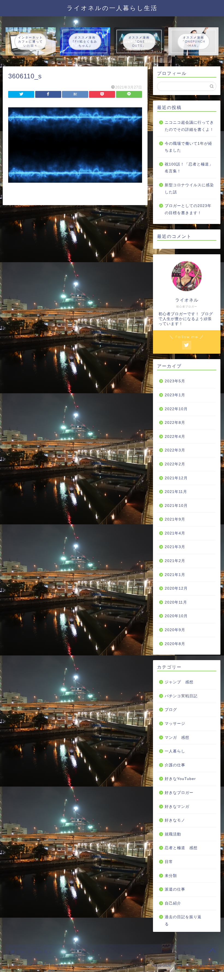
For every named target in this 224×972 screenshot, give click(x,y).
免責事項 (60, 965)
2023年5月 (175, 381)
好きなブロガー (179, 793)
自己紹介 (173, 903)
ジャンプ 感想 (179, 682)
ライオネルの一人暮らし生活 (112, 7)
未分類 (171, 876)
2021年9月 (175, 519)
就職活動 (173, 834)
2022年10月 (176, 409)
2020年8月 (175, 644)
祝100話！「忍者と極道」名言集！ (189, 167)
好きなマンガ (177, 807)
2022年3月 (175, 450)
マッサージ (175, 724)
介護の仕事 (175, 765)
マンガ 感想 (177, 737)
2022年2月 (175, 464)
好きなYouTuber (180, 779)
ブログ (171, 710)
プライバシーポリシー (29, 965)
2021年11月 (176, 492)
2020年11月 (176, 602)
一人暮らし (175, 751)
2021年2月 (175, 561)
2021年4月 (175, 533)
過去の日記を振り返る (183, 920)
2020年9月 (175, 630)
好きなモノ (175, 820)
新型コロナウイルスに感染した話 (189, 188)
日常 (169, 862)
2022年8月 (175, 423)
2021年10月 (176, 506)
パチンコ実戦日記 (181, 696)
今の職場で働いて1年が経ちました (188, 147)
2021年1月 (175, 575)
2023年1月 (175, 395)
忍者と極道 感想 (181, 848)
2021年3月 (175, 547)
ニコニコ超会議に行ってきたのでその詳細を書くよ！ (189, 126)
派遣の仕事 (175, 889)
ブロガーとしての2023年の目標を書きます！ (188, 209)
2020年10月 (176, 616)
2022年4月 (175, 437)
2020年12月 (176, 588)
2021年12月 (176, 478)
